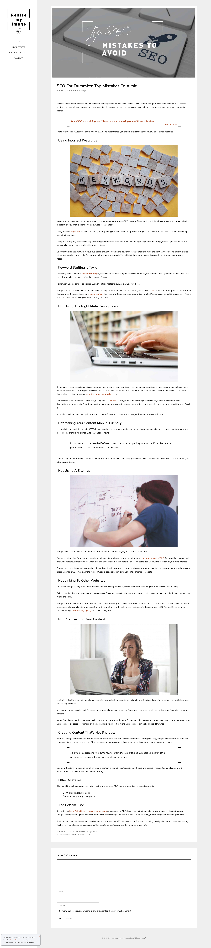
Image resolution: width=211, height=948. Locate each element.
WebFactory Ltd (138, 938)
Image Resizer (18, 47)
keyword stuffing (90, 273)
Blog (18, 42)
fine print (13, 940)
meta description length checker (101, 394)
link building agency (82, 610)
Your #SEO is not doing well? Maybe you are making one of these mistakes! (124, 123)
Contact (18, 58)
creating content (95, 294)
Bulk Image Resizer (18, 53)
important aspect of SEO (153, 558)
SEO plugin (111, 400)
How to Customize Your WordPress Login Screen (79, 831)
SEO (153, 290)
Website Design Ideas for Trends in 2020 (75, 834)
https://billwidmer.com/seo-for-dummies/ (88, 811)
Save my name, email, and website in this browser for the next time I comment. (95, 911)
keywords (75, 231)
